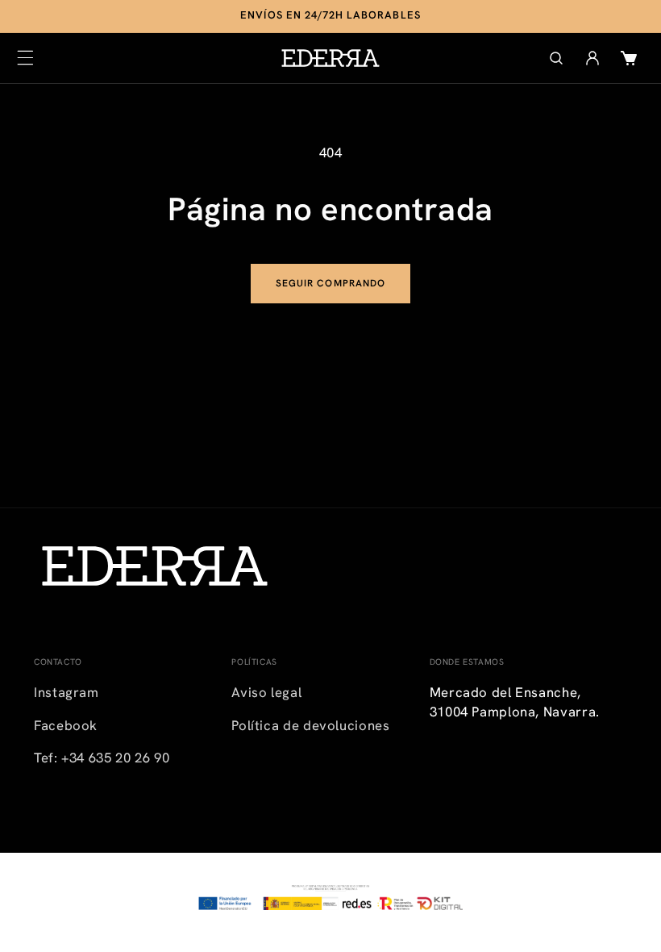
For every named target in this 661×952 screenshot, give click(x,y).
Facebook (66, 725)
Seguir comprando (330, 283)
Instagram (66, 692)
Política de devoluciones (310, 725)
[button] (25, 58)
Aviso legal (266, 692)
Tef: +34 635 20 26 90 (101, 757)
